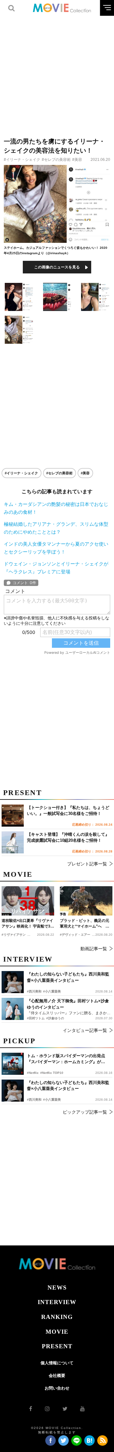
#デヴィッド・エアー (75, 934)
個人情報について (57, 1363)
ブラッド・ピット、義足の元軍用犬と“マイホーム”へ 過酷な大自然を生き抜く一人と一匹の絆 (84, 923)
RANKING (57, 1317)
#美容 (77, 159)
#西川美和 (34, 1099)
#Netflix (33, 1072)
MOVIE (57, 1331)
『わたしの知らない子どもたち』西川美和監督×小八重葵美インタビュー (68, 1085)
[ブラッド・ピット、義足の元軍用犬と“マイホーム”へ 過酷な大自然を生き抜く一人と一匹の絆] (86, 901)
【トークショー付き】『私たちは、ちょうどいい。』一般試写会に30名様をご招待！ (68, 810)
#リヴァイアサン (14, 934)
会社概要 (57, 1375)
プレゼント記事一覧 (87, 863)
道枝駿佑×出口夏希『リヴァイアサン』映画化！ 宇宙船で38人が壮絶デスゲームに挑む (27, 923)
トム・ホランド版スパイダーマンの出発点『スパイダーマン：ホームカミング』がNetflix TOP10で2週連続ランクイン (66, 1059)
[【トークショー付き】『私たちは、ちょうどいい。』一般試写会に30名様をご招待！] (13, 816)
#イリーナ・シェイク (22, 159)
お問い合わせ (57, 1388)
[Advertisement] (57, 72)
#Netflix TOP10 (51, 1072)
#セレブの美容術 (56, 159)
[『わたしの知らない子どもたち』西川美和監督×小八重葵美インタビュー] (13, 1091)
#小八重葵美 (52, 1099)
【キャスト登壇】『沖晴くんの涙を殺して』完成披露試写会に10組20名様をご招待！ (68, 837)
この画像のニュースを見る (57, 267)
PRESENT (57, 1346)
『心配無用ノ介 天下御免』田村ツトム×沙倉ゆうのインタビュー (68, 1004)
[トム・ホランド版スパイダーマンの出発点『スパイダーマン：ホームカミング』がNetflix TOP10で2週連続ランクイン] (13, 1064)
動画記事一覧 (93, 948)
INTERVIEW (57, 1302)
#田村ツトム (36, 1018)
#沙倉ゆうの (55, 1018)
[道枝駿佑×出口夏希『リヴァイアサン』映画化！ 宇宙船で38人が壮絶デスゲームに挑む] (28, 901)
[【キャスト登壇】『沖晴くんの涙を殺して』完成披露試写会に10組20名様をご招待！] (13, 842)
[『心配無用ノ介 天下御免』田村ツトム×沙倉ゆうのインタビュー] (13, 1009)
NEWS (57, 1287)
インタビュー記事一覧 (85, 1030)
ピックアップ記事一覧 (85, 1112)
